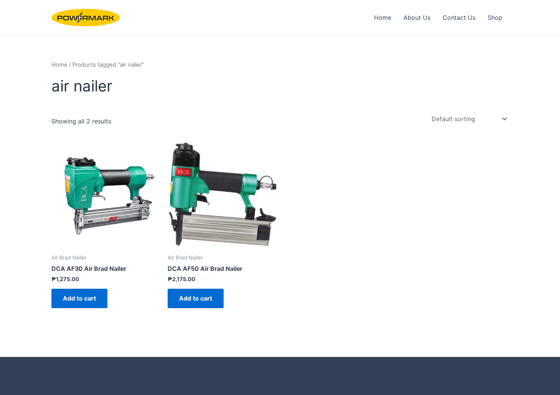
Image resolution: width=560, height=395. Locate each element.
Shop (495, 17)
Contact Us (459, 17)
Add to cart (79, 298)
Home (382, 17)
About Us (416, 17)
